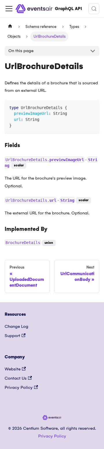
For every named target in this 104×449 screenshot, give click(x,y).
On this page (21, 50)
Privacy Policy (19, 387)
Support (12, 335)
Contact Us (16, 378)
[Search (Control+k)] (93, 8)
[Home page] (10, 27)
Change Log (16, 326)
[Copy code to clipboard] (92, 107)
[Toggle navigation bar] (9, 8)
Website (13, 369)
